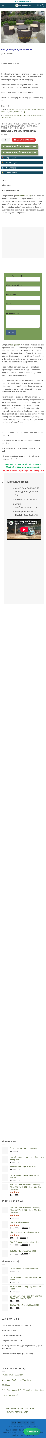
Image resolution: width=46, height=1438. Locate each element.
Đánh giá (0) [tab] (6, 185)
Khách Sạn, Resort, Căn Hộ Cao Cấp (13, 112)
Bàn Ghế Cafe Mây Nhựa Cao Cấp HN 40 (23, 1067)
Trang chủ (6, 124)
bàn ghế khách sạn (20, 115)
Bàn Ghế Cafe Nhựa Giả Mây (34, 109)
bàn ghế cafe (15, 345)
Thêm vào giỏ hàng (24, 140)
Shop (16, 124)
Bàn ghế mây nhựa (33, 115)
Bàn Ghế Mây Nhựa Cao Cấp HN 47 (23, 861)
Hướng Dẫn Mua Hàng (11, 1395)
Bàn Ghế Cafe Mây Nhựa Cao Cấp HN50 (23, 964)
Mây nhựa (8, 117)
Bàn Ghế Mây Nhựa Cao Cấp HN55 (23, 754)
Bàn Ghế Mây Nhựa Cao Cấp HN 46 (23, 809)
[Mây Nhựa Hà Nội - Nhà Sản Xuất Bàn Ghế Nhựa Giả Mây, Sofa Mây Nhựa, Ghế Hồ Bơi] (23, 5)
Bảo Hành (6, 1385)
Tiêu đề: (9, 304)
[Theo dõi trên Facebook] (42, 5)
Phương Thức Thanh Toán (12, 1375)
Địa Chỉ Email (11, 294)
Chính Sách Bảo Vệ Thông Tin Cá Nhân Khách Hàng (23, 1390)
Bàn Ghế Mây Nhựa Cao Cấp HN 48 (23, 1118)
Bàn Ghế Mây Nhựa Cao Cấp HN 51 (23, 912)
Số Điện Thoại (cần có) (14, 285)
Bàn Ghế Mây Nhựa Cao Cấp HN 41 (23, 651)
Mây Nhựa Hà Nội (24, 196)
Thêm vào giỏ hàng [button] (23, 657)
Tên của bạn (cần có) (14, 276)
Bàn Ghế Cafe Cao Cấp (16, 109)
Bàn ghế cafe (8, 115)
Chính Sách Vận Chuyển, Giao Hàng (16, 1380)
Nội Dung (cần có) (12, 313)
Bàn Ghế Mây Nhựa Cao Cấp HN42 (23, 1015)
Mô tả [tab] (4, 181)
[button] (3, 6)
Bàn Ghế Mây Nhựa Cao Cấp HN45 (23, 703)
